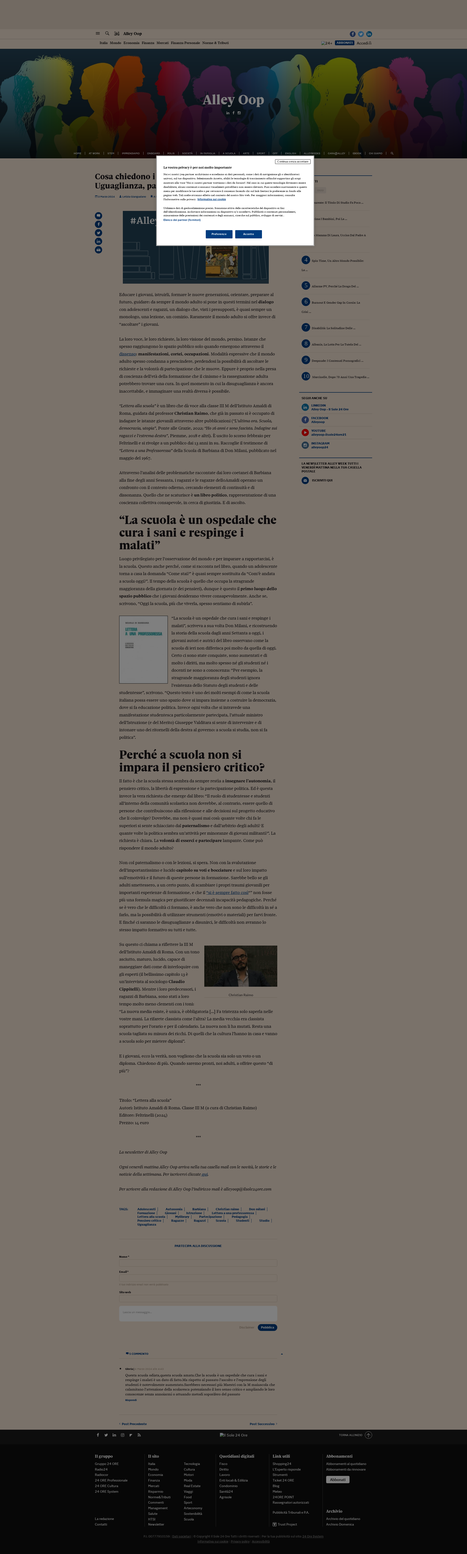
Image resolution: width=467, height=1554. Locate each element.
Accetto (248, 234)
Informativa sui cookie (212, 199)
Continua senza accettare (292, 161)
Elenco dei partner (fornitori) (182, 219)
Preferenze (219, 234)
